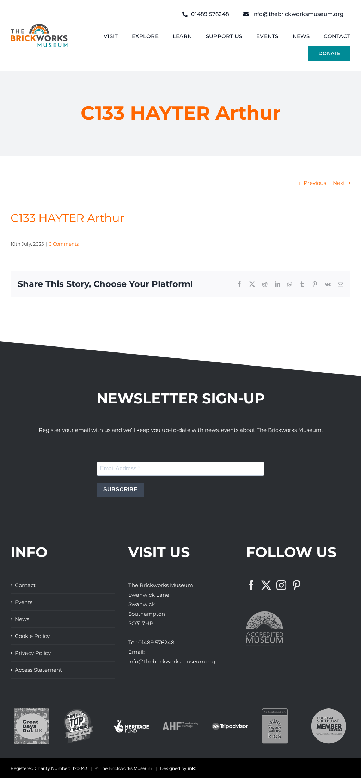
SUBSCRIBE (120, 490)
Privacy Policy (33, 653)
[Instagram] (281, 585)
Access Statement (38, 670)
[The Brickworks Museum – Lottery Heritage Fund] (131, 722)
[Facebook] (251, 585)
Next (339, 183)
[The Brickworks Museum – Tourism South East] (328, 711)
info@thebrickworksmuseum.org (171, 661)
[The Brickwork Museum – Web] (39, 26)
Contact (25, 585)
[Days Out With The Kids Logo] (275, 711)
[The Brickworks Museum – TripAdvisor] (230, 725)
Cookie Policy (32, 636)
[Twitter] (266, 585)
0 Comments (64, 244)
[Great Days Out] (31, 711)
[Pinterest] (296, 585)
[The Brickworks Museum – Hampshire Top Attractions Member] (78, 711)
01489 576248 (156, 642)
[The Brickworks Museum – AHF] (180, 725)
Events (23, 602)
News (22, 619)
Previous (315, 183)
